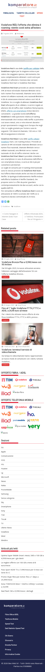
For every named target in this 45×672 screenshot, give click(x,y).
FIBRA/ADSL (8, 13)
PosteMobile (6, 489)
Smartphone (6, 506)
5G (2, 447)
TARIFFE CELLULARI (25, 13)
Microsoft (5, 477)
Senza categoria (7, 498)
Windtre (4, 540)
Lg (2, 473)
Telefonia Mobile (11, 619)
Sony (3, 510)
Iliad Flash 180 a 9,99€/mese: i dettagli (17, 591)
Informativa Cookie (12, 654)
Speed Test (9, 624)
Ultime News (6, 527)
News (3, 481)
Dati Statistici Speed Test (14, 628)
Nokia (3, 485)
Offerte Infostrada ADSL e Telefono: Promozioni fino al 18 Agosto (33, 216)
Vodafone (6, 206)
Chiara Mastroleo (24, 347)
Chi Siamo (9, 636)
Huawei (4, 468)
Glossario (9, 640)
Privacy (8, 650)
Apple (3, 451)
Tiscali (3, 519)
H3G (3, 460)
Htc (2, 464)
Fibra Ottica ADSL (11, 614)
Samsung (5, 494)
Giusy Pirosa (20, 259)
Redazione (20, 34)
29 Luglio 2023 (8, 259)
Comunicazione (7, 456)
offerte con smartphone (17, 111)
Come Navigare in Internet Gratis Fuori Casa (10, 216)
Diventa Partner (11, 645)
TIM (2, 515)
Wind (3, 536)
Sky (2, 502)
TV (2, 523)
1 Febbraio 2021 (9, 347)
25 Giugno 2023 (8, 305)
